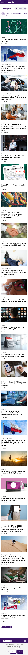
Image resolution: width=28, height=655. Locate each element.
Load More (6, 627)
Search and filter (20, 8)
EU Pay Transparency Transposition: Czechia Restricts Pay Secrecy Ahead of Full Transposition (13, 68)
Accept (20, 651)
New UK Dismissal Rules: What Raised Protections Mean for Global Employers (13, 157)
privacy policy (18, 648)
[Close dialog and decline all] (26, 644)
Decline (13, 651)
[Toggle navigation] (25, 2)
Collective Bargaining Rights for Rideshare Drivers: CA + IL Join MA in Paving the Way (13, 97)
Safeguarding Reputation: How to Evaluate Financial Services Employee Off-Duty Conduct (13, 272)
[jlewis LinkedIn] (25, 641)
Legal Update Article (16, 13)
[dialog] (14, 649)
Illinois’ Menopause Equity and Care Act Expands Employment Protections (13, 617)
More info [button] (7, 651)
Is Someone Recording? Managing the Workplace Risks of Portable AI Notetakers (13, 383)
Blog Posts (7, 14)
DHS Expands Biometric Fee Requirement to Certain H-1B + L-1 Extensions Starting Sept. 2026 (12, 413)
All (3, 13)
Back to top (7, 640)
